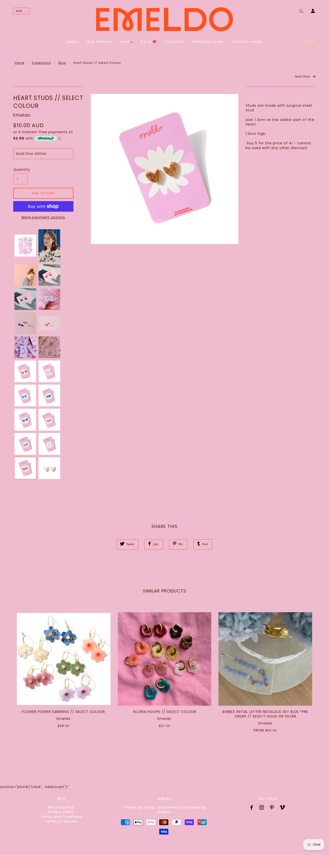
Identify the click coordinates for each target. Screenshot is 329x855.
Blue (62, 63)
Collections (41, 63)
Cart (311, 42)
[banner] (164, 19)
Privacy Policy (61, 811)
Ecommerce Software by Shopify (181, 809)
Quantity (20, 169)
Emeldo (22, 115)
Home (19, 63)
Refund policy (61, 807)
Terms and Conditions (61, 816)
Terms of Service (61, 821)
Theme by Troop (139, 807)
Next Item (303, 77)
